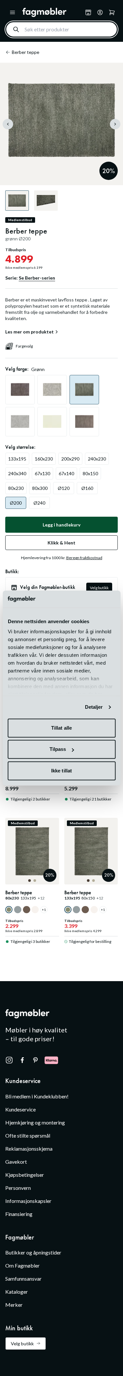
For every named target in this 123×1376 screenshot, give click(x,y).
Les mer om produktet (29, 331)
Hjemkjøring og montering (35, 1122)
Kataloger (16, 1291)
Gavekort (16, 1161)
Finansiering (18, 1214)
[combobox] (61, 29)
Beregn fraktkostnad (84, 557)
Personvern (18, 1188)
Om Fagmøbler (22, 1265)
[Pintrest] (35, 1060)
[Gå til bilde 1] (29, 880)
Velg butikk (99, 587)
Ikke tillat (61, 770)
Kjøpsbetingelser (24, 1175)
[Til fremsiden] (52, 12)
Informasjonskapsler (28, 1201)
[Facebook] (22, 1060)
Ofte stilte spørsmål (27, 1135)
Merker (14, 1305)
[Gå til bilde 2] (34, 880)
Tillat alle (61, 728)
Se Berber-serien (37, 278)
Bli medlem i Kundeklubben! (37, 1096)
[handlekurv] (100, 12)
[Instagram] (9, 1060)
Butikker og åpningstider (33, 1252)
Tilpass (58, 749)
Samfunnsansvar (23, 1278)
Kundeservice (20, 1109)
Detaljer (94, 707)
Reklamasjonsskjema (28, 1148)
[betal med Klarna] (51, 1060)
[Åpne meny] (12, 12)
